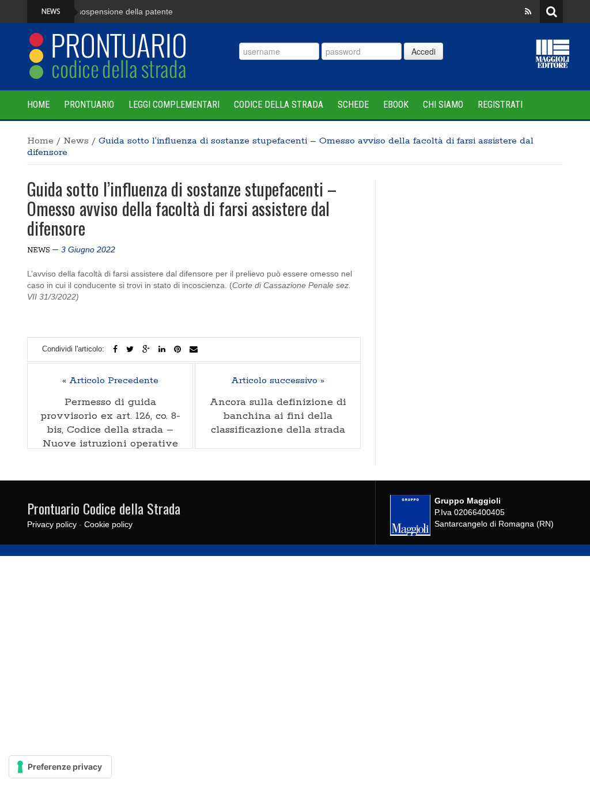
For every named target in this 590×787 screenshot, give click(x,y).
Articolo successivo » (277, 381)
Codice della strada (278, 104)
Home (38, 104)
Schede (353, 104)
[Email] (194, 349)
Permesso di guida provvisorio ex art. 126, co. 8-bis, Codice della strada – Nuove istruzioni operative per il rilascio (110, 430)
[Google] (146, 349)
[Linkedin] (161, 349)
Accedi (423, 51)
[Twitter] (130, 349)
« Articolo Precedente (110, 381)
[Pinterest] (177, 349)
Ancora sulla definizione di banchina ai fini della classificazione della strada (278, 416)
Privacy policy (52, 524)
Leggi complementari (174, 104)
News (76, 141)
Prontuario (89, 104)
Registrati (500, 104)
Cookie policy (108, 524)
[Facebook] (115, 349)
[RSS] (528, 11)
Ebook (396, 104)
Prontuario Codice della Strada (103, 508)
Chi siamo (443, 104)
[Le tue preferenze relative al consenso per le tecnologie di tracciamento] (60, 767)
